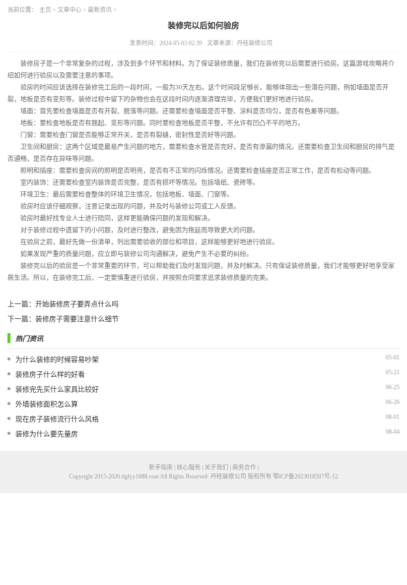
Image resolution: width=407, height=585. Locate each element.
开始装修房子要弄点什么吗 (77, 304)
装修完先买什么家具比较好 (57, 389)
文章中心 (69, 9)
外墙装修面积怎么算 (46, 404)
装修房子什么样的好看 (50, 374)
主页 (45, 9)
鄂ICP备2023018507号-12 (305, 476)
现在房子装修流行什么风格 (57, 419)
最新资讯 (100, 9)
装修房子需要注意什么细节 (77, 319)
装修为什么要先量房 (46, 434)
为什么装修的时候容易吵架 (57, 359)
